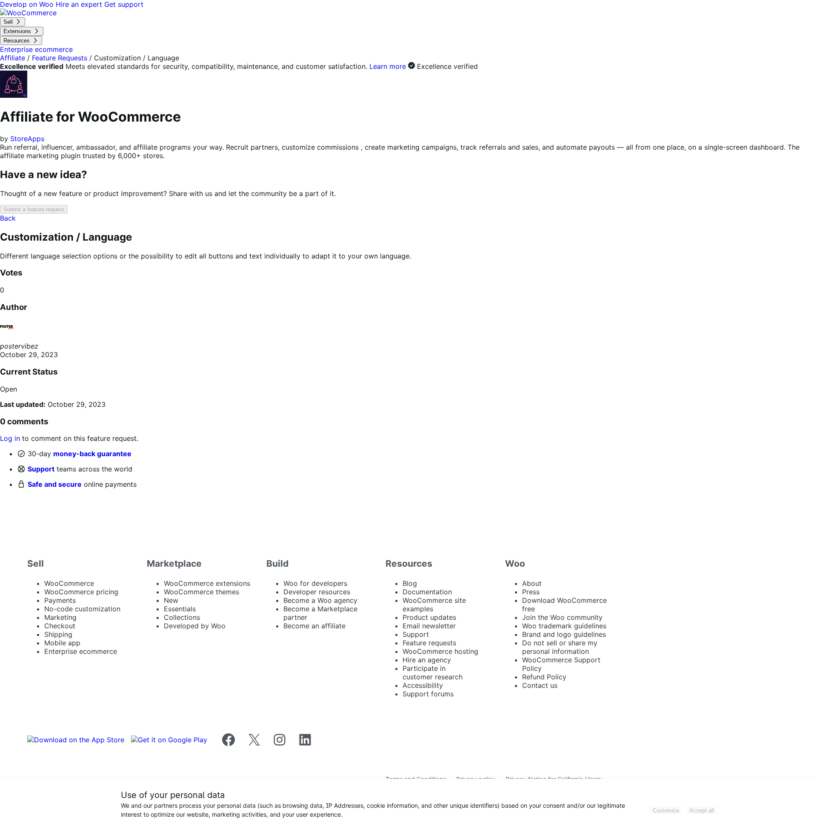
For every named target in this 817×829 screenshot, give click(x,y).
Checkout (59, 626)
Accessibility (423, 685)
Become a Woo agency (320, 600)
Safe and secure (55, 484)
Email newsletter (429, 626)
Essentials (180, 609)
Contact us (539, 685)
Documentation (427, 592)
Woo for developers (315, 583)
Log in (10, 438)
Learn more (387, 66)
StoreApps (27, 138)
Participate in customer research (433, 672)
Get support (123, 4)
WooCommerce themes (201, 592)
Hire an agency (427, 660)
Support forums (428, 694)
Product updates (429, 617)
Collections (182, 617)
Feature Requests (59, 58)
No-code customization (82, 609)
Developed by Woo (195, 626)
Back (8, 218)
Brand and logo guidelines (564, 634)
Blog (410, 583)
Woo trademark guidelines (564, 626)
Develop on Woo (28, 4)
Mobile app (62, 643)
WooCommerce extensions (207, 583)
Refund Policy (544, 677)
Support (41, 469)
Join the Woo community (562, 617)
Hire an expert (80, 4)
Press (531, 592)
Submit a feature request (33, 209)
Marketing (60, 617)
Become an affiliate (314, 626)
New (171, 600)
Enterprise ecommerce (80, 651)
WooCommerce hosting (440, 651)
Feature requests (429, 643)
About (532, 583)
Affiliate (12, 58)
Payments (60, 600)
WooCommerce (69, 583)
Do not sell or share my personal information (559, 647)
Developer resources (316, 592)
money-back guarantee (92, 453)
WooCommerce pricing (81, 592)
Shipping (58, 634)
